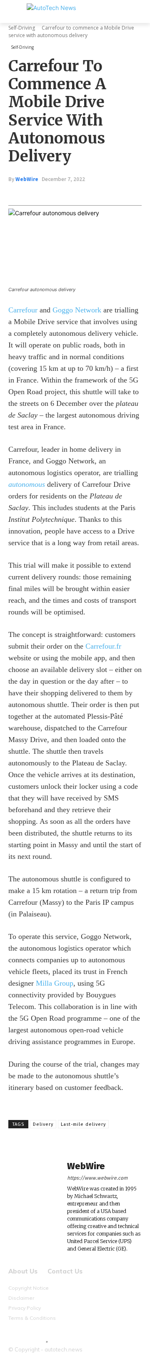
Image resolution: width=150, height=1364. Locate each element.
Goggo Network (76, 310)
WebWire (26, 179)
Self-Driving (21, 27)
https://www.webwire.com (97, 1178)
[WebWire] (33, 1206)
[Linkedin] (100, 194)
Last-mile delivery (83, 1124)
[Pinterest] (81, 194)
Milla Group (54, 983)
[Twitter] (62, 194)
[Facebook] (43, 194)
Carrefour (23, 310)
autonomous (26, 484)
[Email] (119, 194)
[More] (139, 194)
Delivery (43, 1124)
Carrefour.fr (103, 646)
